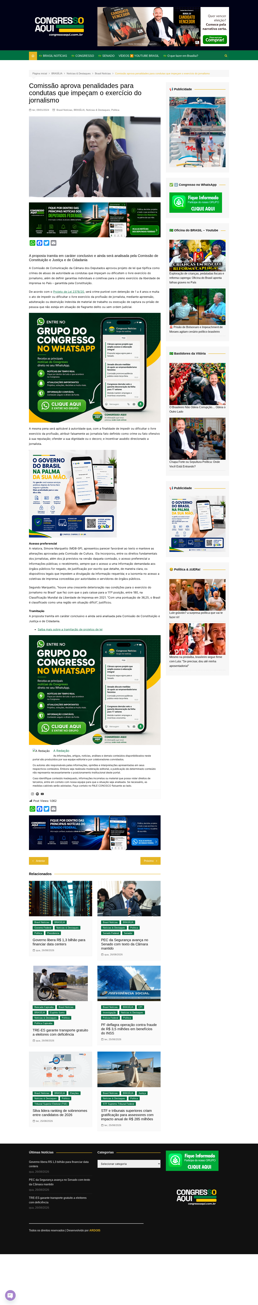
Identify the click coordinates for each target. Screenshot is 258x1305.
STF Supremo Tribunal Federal (118, 1104)
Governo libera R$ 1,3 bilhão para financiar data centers (59, 1164)
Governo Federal (42, 927)
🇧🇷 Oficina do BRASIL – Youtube (193, 230)
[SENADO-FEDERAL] (95, 832)
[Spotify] (37, 794)
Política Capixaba (43, 1023)
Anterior (40, 860)
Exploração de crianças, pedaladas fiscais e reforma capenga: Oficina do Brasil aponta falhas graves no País (196, 278)
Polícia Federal (110, 1018)
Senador (128, 933)
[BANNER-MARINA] (197, 131)
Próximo (149, 860)
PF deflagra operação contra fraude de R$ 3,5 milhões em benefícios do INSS (129, 1029)
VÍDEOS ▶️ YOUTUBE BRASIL (139, 55)
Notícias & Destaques (98, 109)
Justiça (142, 1093)
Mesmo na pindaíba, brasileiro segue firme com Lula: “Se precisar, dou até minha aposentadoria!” (195, 661)
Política (115, 109)
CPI (140, 1007)
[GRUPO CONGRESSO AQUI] (95, 367)
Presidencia (53, 933)
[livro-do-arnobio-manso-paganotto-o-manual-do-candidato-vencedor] (163, 26)
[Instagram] (32, 794)
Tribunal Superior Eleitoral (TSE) (50, 1104)
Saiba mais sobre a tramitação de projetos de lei (70, 629)
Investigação (109, 1012)
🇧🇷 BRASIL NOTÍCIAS (53, 55)
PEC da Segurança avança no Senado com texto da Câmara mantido (124, 944)
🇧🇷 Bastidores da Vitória (187, 353)
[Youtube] (42, 794)
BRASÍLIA (79, 109)
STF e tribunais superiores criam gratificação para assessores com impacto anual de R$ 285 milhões (127, 1115)
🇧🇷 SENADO (106, 55)
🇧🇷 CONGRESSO (82, 55)
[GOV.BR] (73, 493)
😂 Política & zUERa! (184, 569)
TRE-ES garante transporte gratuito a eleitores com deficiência (58, 1200)
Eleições (74, 1093)
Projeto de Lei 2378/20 (68, 291)
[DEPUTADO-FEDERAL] (95, 219)
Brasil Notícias (64, 109)
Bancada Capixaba (44, 1007)
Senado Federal (111, 933)
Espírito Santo (57, 1012)
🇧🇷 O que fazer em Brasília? (180, 55)
